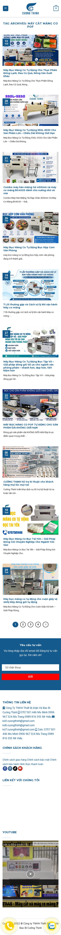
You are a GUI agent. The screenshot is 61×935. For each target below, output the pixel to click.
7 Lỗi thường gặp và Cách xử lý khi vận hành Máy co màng (30, 306)
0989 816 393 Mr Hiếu (38, 716)
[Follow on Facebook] (5, 768)
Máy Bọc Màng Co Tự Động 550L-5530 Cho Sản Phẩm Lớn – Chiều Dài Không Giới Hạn (29, 131)
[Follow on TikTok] (15, 768)
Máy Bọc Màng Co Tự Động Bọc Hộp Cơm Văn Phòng (29, 249)
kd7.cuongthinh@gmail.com (19, 729)
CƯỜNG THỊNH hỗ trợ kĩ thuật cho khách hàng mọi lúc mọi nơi (28, 483)
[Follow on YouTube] (20, 768)
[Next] (45, 624)
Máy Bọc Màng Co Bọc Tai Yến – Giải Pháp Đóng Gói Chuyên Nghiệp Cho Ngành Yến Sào (29, 542)
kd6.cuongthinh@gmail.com (19, 725)
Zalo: (40, 729)
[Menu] (5, 8)
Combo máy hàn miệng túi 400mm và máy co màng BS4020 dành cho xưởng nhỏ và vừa (29, 190)
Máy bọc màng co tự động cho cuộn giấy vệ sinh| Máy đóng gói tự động (30, 600)
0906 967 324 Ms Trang (33, 733)
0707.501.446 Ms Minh (34, 712)
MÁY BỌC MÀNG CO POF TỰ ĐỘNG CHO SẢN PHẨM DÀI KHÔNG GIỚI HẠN (30, 426)
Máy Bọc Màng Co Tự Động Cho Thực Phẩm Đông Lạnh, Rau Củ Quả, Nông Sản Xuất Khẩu (30, 73)
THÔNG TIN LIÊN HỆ (17, 702)
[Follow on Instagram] (10, 768)
